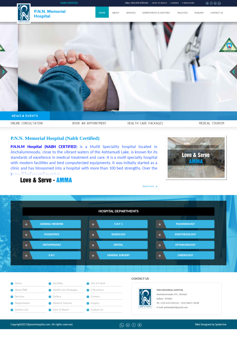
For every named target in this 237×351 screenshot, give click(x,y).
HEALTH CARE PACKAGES (145, 123)
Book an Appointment (89, 123)
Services (131, 13)
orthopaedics (52, 245)
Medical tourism (211, 123)
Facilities (182, 13)
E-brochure (188, 3)
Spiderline (220, 324)
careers (175, 3)
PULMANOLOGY (185, 224)
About (115, 13)
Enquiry (199, 13)
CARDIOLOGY (185, 255)
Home (102, 13)
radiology (118, 234)
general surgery (118, 255)
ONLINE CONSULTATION (27, 123)
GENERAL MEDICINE (51, 224)
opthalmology (185, 245)
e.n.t (52, 255)
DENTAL (118, 245)
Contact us (217, 13)
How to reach (159, 3)
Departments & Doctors (156, 13)
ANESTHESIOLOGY (185, 234)
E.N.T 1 (118, 224)
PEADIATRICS (51, 234)
